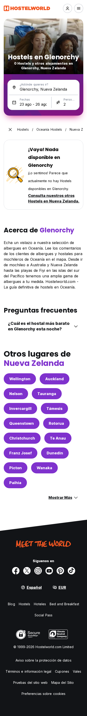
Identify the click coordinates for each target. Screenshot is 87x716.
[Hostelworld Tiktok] (71, 570)
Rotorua (56, 423)
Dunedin (55, 453)
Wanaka (44, 468)
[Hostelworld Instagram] (38, 570)
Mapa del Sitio (62, 682)
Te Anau (58, 438)
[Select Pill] (67, 8)
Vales (77, 671)
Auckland (54, 379)
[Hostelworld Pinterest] (60, 570)
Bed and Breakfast (64, 604)
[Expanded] (10, 129)
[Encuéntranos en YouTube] (49, 570)
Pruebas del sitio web (30, 682)
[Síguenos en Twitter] (27, 570)
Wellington (19, 379)
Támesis (54, 408)
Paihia (15, 482)
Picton (15, 468)
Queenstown (21, 423)
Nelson (16, 393)
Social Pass (43, 615)
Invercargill (20, 408)
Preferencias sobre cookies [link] (44, 694)
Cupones (62, 671)
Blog (11, 604)
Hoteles (40, 604)
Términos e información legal (28, 671)
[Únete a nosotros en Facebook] (15, 570)
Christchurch (22, 438)
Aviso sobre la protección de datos (43, 660)
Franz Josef (20, 453)
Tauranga (46, 393)
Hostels (24, 604)
